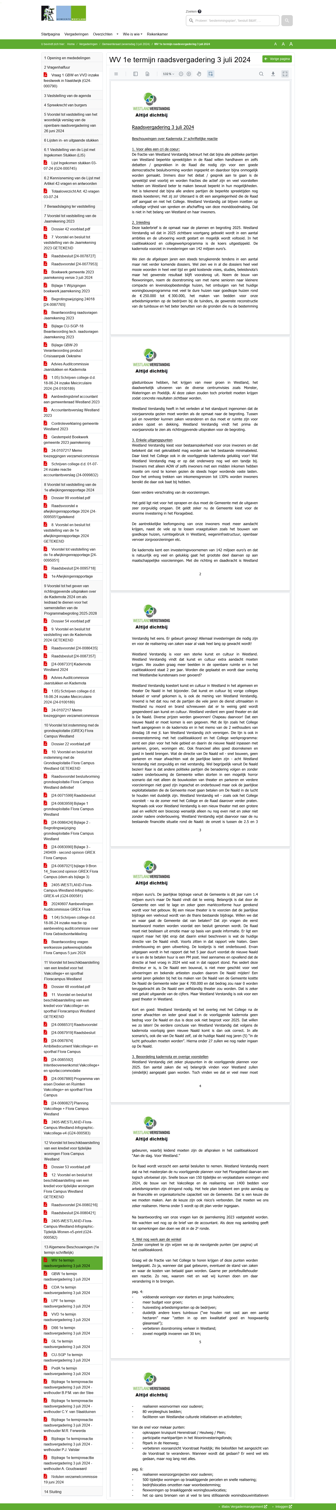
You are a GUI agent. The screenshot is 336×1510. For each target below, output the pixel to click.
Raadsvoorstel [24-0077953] (74, 264)
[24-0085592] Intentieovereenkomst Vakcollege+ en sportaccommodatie (71, 1065)
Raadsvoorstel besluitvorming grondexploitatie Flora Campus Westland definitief (72, 782)
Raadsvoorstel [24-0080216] (74, 1205)
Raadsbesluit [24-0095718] (73, 568)
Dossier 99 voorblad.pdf (70, 498)
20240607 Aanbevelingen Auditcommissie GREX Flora (68, 906)
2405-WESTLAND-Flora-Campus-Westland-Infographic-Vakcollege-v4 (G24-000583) (69, 1127)
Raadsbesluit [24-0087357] (73, 656)
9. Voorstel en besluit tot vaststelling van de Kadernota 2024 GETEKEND (68, 634)
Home (71, 44)
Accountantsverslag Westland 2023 (71, 412)
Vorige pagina (279, 59)
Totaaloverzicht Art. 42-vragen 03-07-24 (71, 194)
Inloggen (282, 1506)
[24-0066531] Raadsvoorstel (74, 1025)
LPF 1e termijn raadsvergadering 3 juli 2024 (67, 1303)
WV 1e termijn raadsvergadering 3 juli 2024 (67, 1263)
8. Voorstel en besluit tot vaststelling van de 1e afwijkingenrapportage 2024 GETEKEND (67, 533)
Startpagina (50, 34)
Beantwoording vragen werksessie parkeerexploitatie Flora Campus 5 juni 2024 (68, 947)
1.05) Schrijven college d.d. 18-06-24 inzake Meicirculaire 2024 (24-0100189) (70, 383)
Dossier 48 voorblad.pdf (70, 987)
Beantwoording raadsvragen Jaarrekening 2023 (70, 315)
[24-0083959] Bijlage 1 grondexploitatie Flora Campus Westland (69, 809)
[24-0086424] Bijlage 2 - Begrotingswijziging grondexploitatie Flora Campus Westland (69, 831)
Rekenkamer (157, 34)
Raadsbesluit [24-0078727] (73, 256)
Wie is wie (131, 34)
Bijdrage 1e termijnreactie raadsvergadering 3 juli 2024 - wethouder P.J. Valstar (68, 1444)
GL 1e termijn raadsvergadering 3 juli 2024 (67, 1344)
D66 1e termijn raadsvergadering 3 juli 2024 (67, 1330)
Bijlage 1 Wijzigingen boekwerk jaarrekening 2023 (67, 288)
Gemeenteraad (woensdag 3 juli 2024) (126, 44)
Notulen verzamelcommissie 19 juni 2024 (70, 1479)
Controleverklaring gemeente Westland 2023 (71, 426)
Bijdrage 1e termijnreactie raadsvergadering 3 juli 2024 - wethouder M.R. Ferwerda (68, 1425)
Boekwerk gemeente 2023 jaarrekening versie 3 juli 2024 (69, 275)
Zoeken (191, 11)
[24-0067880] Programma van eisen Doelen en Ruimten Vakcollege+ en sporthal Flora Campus (72, 1087)
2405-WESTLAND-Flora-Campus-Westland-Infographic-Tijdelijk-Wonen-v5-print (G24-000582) (69, 1229)
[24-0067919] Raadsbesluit (73, 1033)
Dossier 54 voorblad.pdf (70, 621)
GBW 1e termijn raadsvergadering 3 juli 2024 (67, 1276)
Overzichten (102, 34)
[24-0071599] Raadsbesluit (73, 795)
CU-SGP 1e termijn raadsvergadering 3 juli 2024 (67, 1357)
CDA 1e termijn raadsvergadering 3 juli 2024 (67, 1290)
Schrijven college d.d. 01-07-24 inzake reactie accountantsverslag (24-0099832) (71, 469)
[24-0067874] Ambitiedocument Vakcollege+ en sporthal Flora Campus (71, 1046)
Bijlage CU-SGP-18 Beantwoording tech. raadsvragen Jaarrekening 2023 (71, 331)
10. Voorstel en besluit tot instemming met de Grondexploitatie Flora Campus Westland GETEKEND (69, 760)
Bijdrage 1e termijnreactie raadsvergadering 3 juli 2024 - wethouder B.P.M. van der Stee (68, 1387)
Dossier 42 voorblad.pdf (70, 229)
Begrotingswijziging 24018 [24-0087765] (69, 302)
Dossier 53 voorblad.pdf (70, 1167)
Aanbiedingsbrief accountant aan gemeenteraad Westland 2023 (72, 399)
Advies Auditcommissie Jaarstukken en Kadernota (66, 366)
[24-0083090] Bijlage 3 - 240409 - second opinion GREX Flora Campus (69, 852)
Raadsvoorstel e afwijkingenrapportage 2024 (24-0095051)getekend (70, 511)
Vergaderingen (76, 34)
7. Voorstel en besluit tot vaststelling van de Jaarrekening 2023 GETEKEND (70, 242)
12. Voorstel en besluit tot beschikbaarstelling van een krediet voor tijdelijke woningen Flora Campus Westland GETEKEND (69, 1186)
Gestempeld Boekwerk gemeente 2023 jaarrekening (67, 439)
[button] (287, 20)
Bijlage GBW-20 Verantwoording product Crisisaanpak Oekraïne (63, 350)
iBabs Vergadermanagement (242, 1506)
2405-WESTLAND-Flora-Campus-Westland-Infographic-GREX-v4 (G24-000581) (69, 890)
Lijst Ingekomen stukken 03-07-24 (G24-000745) (70, 165)
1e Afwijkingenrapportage (72, 576)
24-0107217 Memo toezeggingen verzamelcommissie (71, 453)
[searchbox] (233, 20)
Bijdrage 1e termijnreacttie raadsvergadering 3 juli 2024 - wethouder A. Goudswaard (69, 1463)
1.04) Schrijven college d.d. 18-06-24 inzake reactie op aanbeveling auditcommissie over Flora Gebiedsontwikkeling (71, 925)
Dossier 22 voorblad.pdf (70, 744)
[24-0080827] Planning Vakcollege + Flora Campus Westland (66, 1108)
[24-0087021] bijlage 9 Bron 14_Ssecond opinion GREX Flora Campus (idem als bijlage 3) (71, 871)
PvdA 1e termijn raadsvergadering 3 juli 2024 (67, 1371)
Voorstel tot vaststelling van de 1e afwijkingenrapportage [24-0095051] (70, 554)
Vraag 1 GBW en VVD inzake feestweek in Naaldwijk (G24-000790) (71, 80)
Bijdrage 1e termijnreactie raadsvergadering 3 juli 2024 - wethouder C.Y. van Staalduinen (70, 1406)
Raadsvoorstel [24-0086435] (74, 648)
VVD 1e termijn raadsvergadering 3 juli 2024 (67, 1317)
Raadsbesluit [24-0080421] (73, 1213)
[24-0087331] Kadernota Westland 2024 (67, 667)
